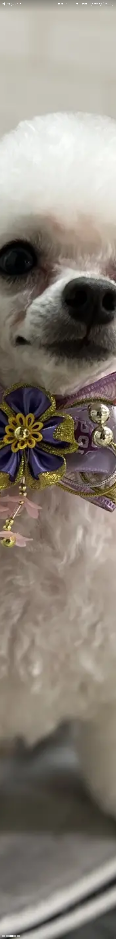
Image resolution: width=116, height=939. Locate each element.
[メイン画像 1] (3, 936)
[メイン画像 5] (18, 936)
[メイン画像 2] (7, 936)
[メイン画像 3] (11, 936)
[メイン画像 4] (15, 936)
